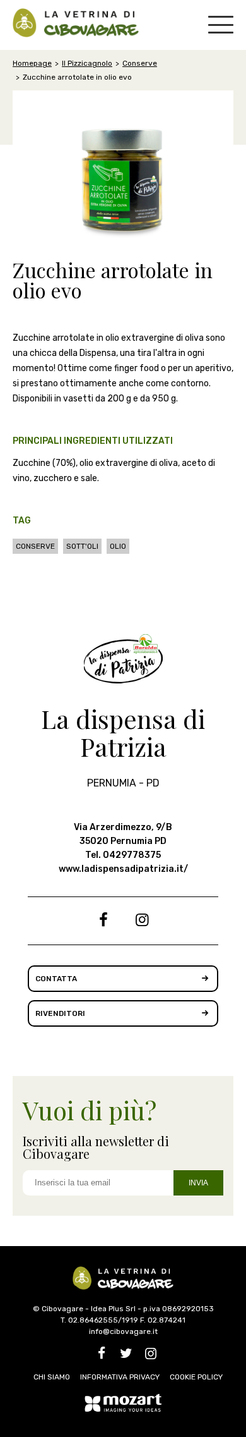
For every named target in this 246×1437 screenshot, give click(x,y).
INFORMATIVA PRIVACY (120, 1377)
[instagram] (142, 922)
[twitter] (126, 1355)
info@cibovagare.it (123, 1331)
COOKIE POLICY (196, 1377)
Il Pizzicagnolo (87, 63)
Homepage (32, 63)
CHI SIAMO (51, 1377)
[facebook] (103, 922)
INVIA (198, 1182)
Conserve (139, 63)
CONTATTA (56, 978)
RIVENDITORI (60, 1013)
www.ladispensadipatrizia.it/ (123, 869)
